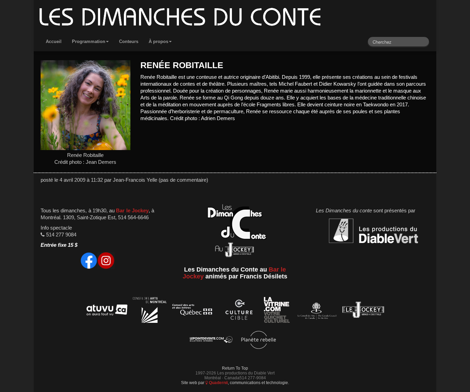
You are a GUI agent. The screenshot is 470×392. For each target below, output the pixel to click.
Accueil (54, 41)
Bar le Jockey (132, 210)
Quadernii (218, 382)
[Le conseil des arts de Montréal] (149, 311)
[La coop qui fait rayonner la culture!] (238, 311)
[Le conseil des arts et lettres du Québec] (192, 311)
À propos (158, 41)
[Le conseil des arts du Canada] (315, 311)
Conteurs (128, 41)
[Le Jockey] (363, 311)
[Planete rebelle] (258, 341)
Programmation (88, 41)
